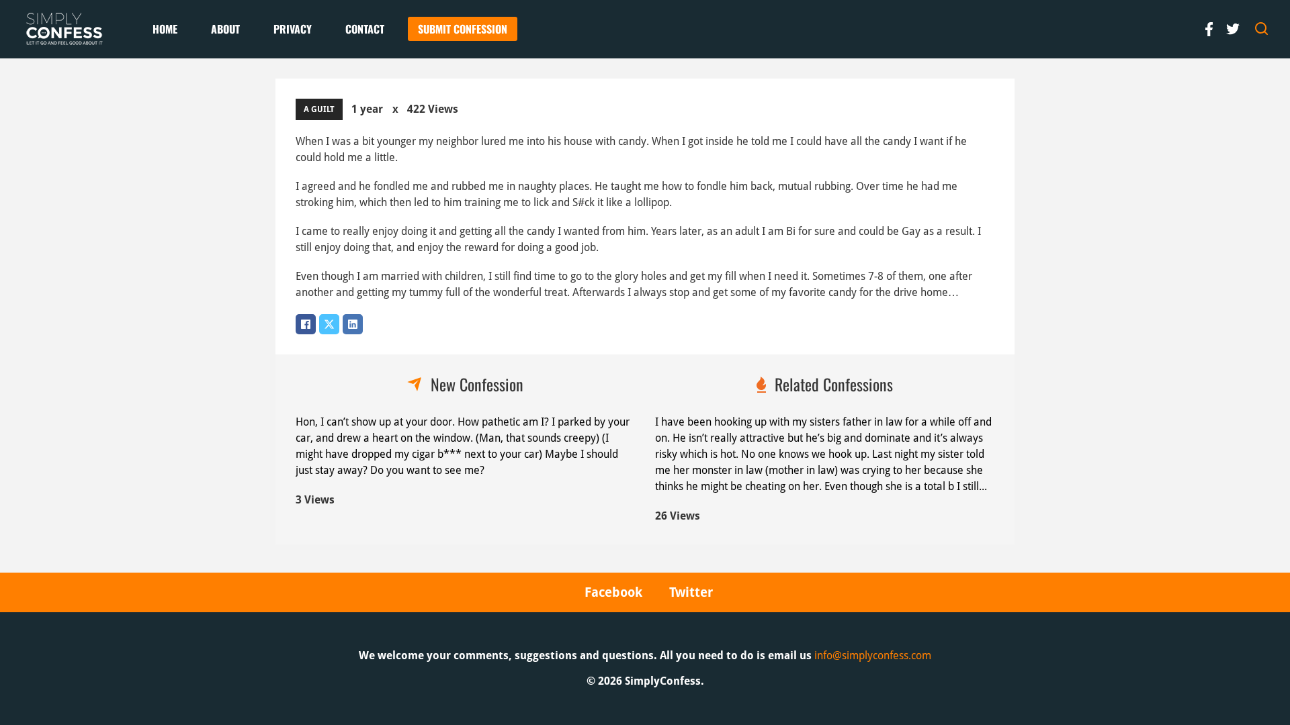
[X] (329, 324)
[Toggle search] (1261, 29)
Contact (364, 29)
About (225, 29)
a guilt (319, 109)
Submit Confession (462, 29)
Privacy (292, 29)
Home (165, 29)
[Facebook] (306, 324)
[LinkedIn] (353, 324)
